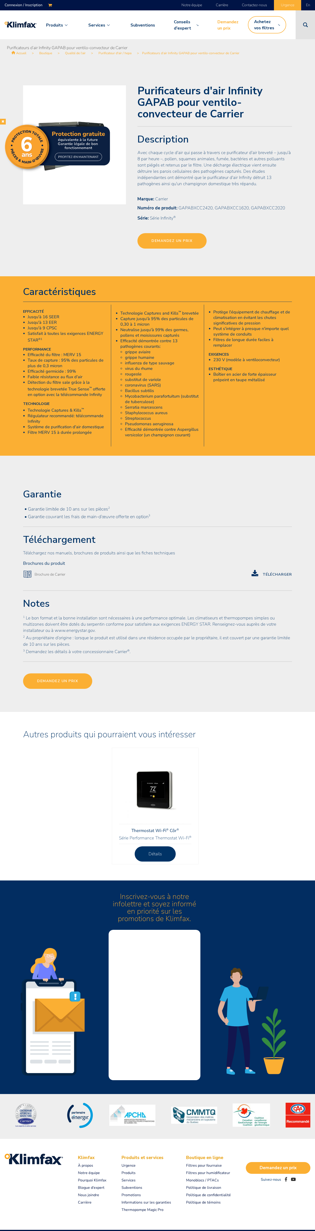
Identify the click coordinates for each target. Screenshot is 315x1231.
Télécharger (277, 574)
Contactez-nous (254, 5)
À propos (85, 1165)
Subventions (143, 25)
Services (96, 25)
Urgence (287, 5)
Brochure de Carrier (50, 574)
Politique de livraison (203, 1187)
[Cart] (50, 5)
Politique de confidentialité (208, 1195)
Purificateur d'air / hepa (114, 53)
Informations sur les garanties (146, 1202)
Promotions (131, 1195)
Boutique (45, 53)
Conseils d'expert (182, 25)
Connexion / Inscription (23, 5)
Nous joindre (88, 1195)
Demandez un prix (227, 25)
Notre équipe (191, 5)
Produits (54, 25)
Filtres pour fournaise (204, 1165)
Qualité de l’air (75, 53)
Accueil (21, 53)
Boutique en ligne (204, 1158)
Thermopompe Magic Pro (142, 1209)
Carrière (222, 5)
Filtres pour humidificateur (208, 1172)
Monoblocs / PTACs (202, 1180)
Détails (155, 854)
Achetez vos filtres (264, 25)
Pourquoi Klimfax (92, 1180)
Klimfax (86, 1158)
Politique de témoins (203, 1202)
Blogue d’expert (91, 1187)
